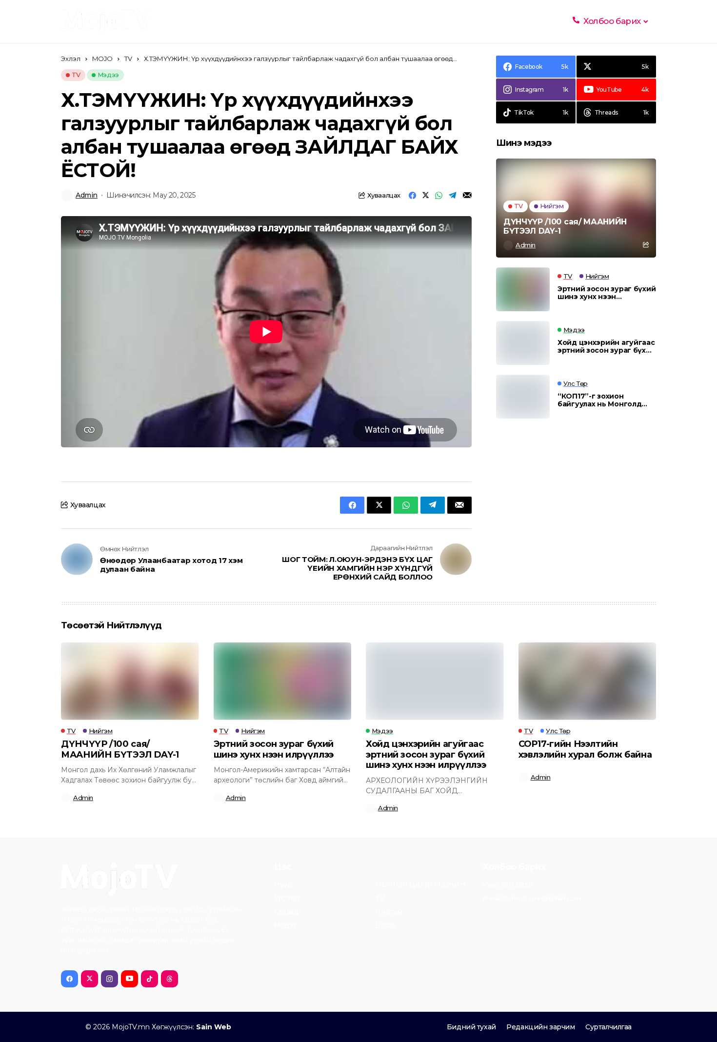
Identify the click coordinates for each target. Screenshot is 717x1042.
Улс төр (286, 898)
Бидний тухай (471, 1026)
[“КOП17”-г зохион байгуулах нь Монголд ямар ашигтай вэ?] (523, 397)
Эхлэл (70, 58)
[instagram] (109, 978)
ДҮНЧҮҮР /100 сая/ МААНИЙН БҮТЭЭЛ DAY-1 (565, 226)
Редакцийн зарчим (540, 1026)
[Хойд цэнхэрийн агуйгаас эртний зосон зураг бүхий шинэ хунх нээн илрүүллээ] (523, 343)
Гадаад (286, 912)
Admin (87, 195)
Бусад (385, 926)
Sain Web (213, 1026)
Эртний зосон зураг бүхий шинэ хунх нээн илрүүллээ (607, 293)
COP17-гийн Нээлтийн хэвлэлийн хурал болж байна (585, 749)
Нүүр (283, 885)
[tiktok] (149, 978)
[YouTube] (129, 978)
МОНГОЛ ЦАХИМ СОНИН (420, 885)
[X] (89, 978)
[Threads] (169, 978)
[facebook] (69, 978)
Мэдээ (285, 926)
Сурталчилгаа (608, 1026)
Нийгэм (388, 912)
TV (128, 58)
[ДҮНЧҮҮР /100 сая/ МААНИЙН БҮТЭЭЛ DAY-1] (576, 208)
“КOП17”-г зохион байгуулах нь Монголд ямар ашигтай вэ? (599, 400)
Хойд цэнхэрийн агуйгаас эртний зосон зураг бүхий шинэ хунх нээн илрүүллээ (606, 347)
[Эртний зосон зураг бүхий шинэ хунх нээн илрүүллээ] (523, 289)
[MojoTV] (107, 21)
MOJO (102, 58)
